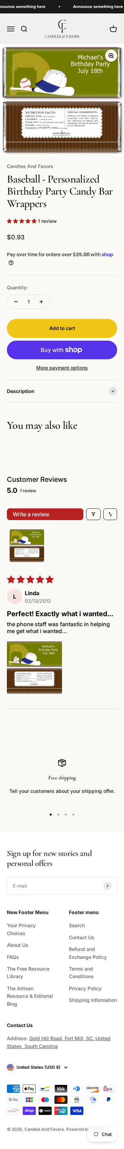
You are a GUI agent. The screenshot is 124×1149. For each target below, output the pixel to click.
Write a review (31, 514)
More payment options (62, 368)
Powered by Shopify (86, 1129)
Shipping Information (93, 1000)
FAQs (13, 957)
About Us (17, 945)
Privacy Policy (85, 988)
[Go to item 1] (27, 545)
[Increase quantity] (41, 302)
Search (77, 925)
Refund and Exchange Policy (88, 953)
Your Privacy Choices (21, 929)
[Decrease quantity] (15, 302)
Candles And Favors (30, 166)
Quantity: (17, 287)
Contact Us (81, 937)
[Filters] (93, 514)
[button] (22, 221)
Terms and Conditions (81, 972)
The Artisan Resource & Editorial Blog (30, 996)
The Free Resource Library (28, 972)
